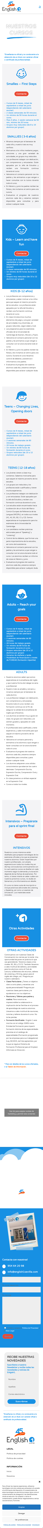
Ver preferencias (21, 1520)
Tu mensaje (6, 1295)
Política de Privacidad (30, 1328)
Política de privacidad (24, 1525)
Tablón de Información (17, 1067)
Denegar (21, 1513)
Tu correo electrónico (10, 1285)
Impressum (36, 1525)
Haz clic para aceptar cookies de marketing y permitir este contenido (21, 1112)
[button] (39, 1482)
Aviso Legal (10, 1331)
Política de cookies (10, 1525)
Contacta (21, 94)
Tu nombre (6, 1275)
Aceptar (21, 1507)
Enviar (8, 1336)
